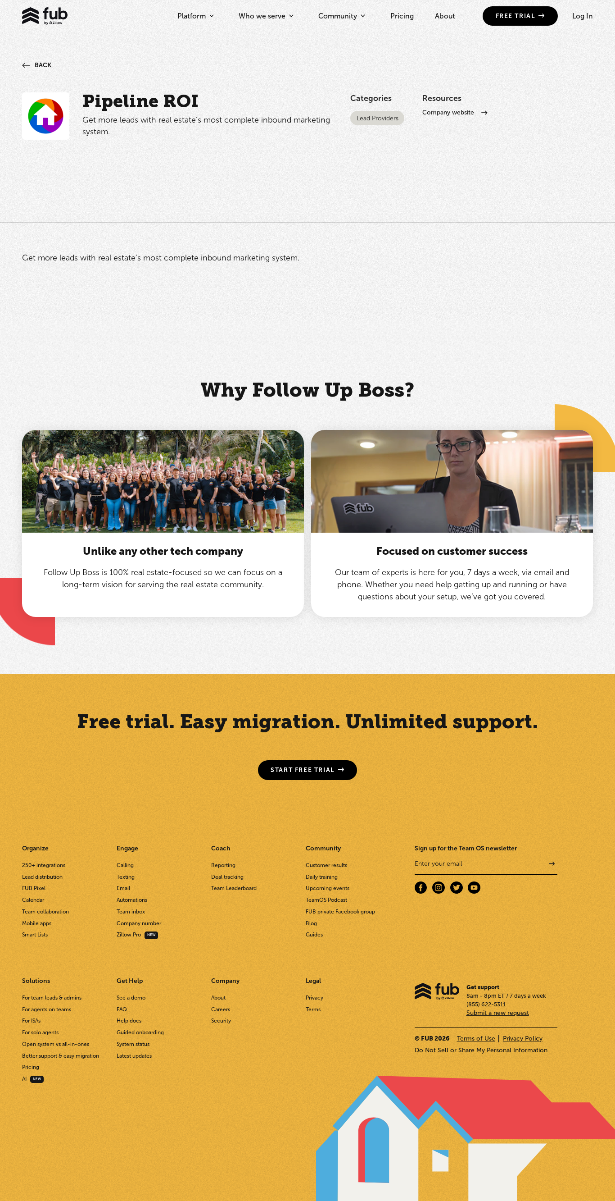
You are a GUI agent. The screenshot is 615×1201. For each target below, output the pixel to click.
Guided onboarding (140, 1032)
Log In (582, 16)
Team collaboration (45, 912)
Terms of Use (476, 1038)
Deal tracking (227, 877)
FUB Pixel (33, 888)
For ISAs (31, 1021)
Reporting (223, 865)
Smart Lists (35, 935)
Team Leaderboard (234, 888)
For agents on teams (46, 1009)
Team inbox (131, 912)
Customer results (326, 865)
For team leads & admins (51, 998)
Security (221, 1021)
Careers (220, 1009)
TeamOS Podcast (326, 900)
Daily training (322, 877)
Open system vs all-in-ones (55, 1044)
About (445, 16)
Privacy (314, 998)
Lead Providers (377, 118)
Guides (314, 935)
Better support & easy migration (60, 1056)
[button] (195, 16)
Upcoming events (327, 888)
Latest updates (134, 1056)
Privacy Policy (523, 1038)
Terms (313, 1009)
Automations (132, 900)
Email (123, 888)
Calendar (33, 900)
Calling (125, 865)
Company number (139, 923)
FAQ (122, 1009)
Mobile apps (36, 923)
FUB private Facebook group (340, 912)
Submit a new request (497, 1013)
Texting (126, 877)
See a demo (131, 998)
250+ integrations (43, 865)
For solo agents (40, 1032)
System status (133, 1044)
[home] (45, 16)
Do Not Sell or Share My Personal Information (481, 1050)
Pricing (402, 16)
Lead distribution (42, 877)
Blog (311, 923)
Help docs (129, 1021)
